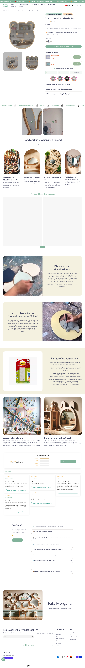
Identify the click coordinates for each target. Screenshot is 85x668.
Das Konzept (73, 639)
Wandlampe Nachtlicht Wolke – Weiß (59, 57)
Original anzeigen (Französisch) (16, 490)
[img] (8, 476)
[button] (48, 21)
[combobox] (34, 666)
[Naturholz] (50, 41)
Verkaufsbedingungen (61, 641)
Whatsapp (17, 540)
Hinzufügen (77, 57)
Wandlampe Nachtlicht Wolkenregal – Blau (60, 63)
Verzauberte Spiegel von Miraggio (14, 10)
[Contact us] (3, 659)
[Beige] (46, 41)
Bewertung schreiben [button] (68, 462)
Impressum (58, 643)
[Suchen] (74, 5)
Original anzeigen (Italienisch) (42, 487)
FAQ (71, 634)
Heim (4, 10)
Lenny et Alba (10, 655)
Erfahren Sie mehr (41, 636)
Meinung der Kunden (74, 637)
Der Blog (72, 632)
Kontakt (58, 632)
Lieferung (58, 634)
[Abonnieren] (32, 636)
